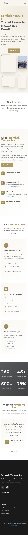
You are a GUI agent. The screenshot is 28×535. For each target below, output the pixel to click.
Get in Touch (14, 50)
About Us (3, 496)
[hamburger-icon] (24, 3)
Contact (3, 499)
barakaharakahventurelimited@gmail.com (12, 508)
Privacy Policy (14, 525)
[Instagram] (7, 487)
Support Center (5, 513)
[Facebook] (2, 487)
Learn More (6, 165)
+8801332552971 (5, 510)
